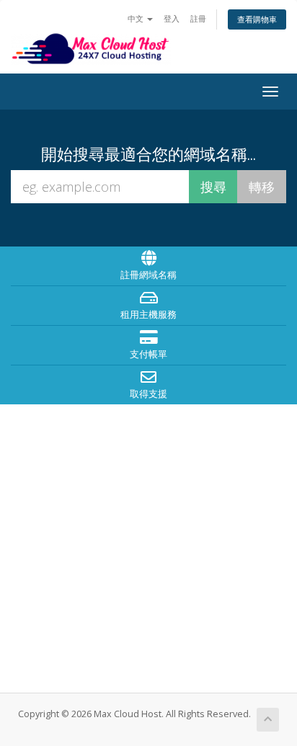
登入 (171, 18)
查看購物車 (257, 19)
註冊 (198, 18)
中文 (137, 18)
